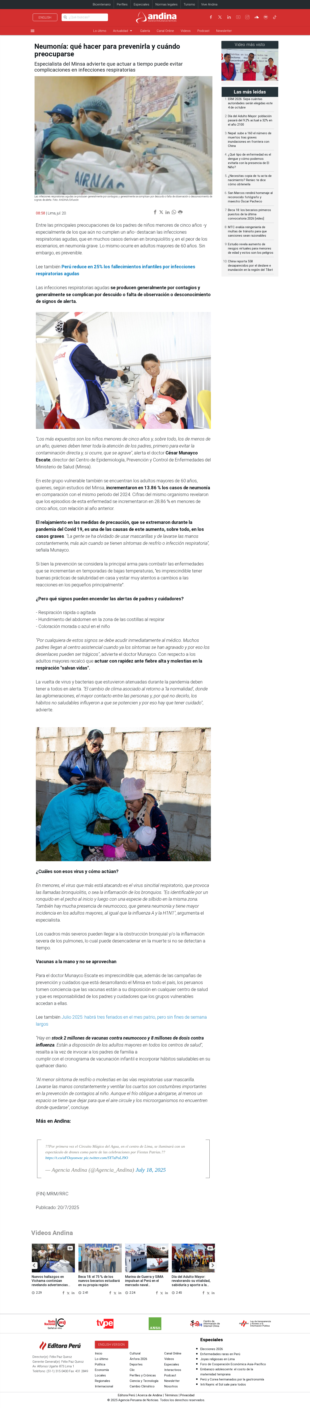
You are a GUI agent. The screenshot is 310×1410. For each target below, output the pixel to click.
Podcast (203, 31)
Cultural (135, 1353)
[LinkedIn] (229, 17)
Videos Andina (52, 1232)
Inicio (98, 1353)
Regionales (102, 1381)
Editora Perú (126, 1395)
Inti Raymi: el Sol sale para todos (223, 1384)
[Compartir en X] (68, 1292)
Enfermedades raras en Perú (220, 1354)
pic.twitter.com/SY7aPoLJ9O (106, 1158)
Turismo (189, 4)
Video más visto (250, 44)
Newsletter (224, 31)
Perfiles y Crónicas (143, 1375)
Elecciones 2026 (211, 1349)
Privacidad (187, 1395)
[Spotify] (265, 17)
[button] (34, 1265)
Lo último (99, 31)
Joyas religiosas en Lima (217, 1359)
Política (100, 1364)
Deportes (136, 1364)
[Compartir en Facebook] (63, 1292)
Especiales (141, 4)
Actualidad (123, 30)
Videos (186, 31)
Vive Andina (209, 4)
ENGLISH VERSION (111, 1344)
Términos (171, 1395)
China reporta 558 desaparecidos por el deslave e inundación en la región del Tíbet (250, 265)
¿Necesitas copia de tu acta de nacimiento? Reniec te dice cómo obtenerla (250, 180)
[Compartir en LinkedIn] (73, 1292)
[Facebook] (211, 17)
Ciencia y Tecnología (144, 1381)
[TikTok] (275, 17)
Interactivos (172, 1370)
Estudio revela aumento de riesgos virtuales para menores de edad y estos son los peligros (250, 248)
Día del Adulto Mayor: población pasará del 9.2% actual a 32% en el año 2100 (250, 120)
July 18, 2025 (151, 1170)
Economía (102, 1370)
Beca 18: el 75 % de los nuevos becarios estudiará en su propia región (99, 1281)
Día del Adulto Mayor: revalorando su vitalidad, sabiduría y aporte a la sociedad (191, 1283)
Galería (145, 31)
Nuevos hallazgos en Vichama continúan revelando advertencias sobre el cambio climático (52, 1283)
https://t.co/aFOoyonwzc (64, 1158)
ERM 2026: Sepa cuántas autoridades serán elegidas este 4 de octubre (250, 103)
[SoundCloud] (256, 17)
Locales (100, 1375)
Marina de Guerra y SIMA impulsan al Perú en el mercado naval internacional (144, 1283)
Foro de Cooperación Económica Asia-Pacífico (233, 1364)
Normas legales (166, 4)
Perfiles (122, 4)
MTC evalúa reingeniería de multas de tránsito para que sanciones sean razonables (247, 231)
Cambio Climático (142, 1386)
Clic (132, 1370)
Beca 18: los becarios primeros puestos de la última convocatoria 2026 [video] (249, 214)
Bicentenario (102, 4)
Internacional (104, 1386)
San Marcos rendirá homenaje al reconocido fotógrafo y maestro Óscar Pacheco (250, 197)
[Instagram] (247, 17)
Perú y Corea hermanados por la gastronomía (232, 1379)
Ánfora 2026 (138, 1359)
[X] (220, 17)
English (45, 17)
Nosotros (171, 1386)
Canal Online (165, 31)
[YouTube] (238, 17)
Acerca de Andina (149, 1395)
